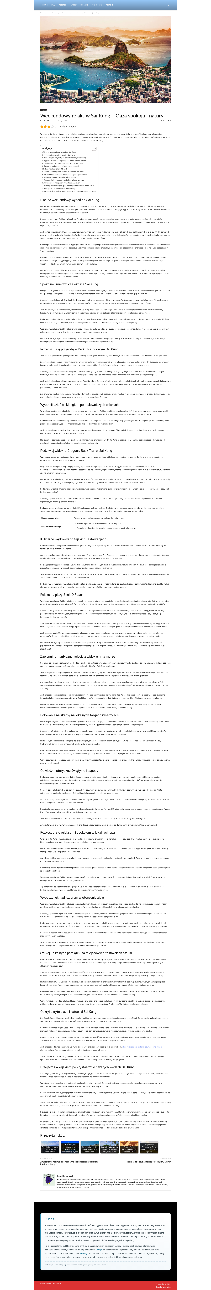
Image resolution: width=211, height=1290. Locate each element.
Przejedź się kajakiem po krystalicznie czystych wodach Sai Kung (70, 191)
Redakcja (84, 5)
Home (45, 5)
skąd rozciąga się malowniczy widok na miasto (142, 1047)
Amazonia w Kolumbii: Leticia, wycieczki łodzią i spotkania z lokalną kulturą (69, 1163)
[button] (168, 5)
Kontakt (109, 5)
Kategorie (63, 5)
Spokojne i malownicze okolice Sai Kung (59, 155)
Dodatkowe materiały (163, 1287)
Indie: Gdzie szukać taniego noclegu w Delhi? (149, 1162)
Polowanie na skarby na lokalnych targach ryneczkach (65, 175)
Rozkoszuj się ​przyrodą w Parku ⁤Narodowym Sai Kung (65, 158)
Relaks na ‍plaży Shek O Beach (55, 169)
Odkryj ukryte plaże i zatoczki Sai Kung (59, 188)
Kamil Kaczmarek (50, 121)
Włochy (83, 1253)
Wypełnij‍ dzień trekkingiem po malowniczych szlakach (65, 161)
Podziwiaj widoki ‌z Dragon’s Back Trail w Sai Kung (63, 163)
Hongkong (55, 13)
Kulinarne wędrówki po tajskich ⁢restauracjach (61, 166)
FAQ (53, 5)
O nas (74, 5)
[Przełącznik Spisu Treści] (93, 149)
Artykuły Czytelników (163, 1284)
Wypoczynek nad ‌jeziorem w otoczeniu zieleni (62, 183)
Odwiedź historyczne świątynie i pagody (60, 177)
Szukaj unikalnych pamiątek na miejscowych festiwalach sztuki (69, 186)
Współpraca (96, 5)
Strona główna (45, 13)
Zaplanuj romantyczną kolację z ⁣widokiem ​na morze (64, 172)
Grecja (99, 1250)
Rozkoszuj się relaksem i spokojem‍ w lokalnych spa (64, 180)
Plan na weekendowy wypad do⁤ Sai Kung (59, 152)
